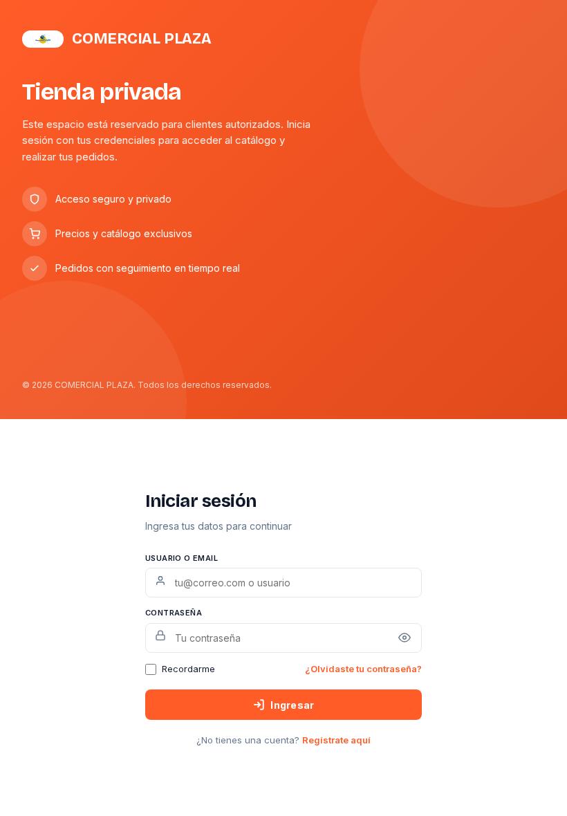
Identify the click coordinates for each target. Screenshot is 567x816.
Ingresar (292, 705)
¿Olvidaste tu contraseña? (363, 668)
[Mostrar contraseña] (404, 637)
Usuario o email (181, 558)
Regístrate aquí (336, 739)
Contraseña (173, 613)
